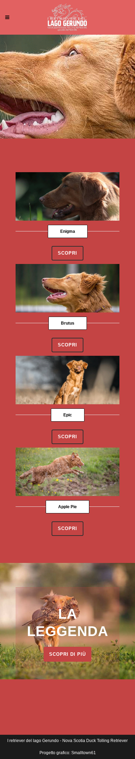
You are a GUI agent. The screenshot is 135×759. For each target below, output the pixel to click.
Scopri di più (67, 654)
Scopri (67, 253)
